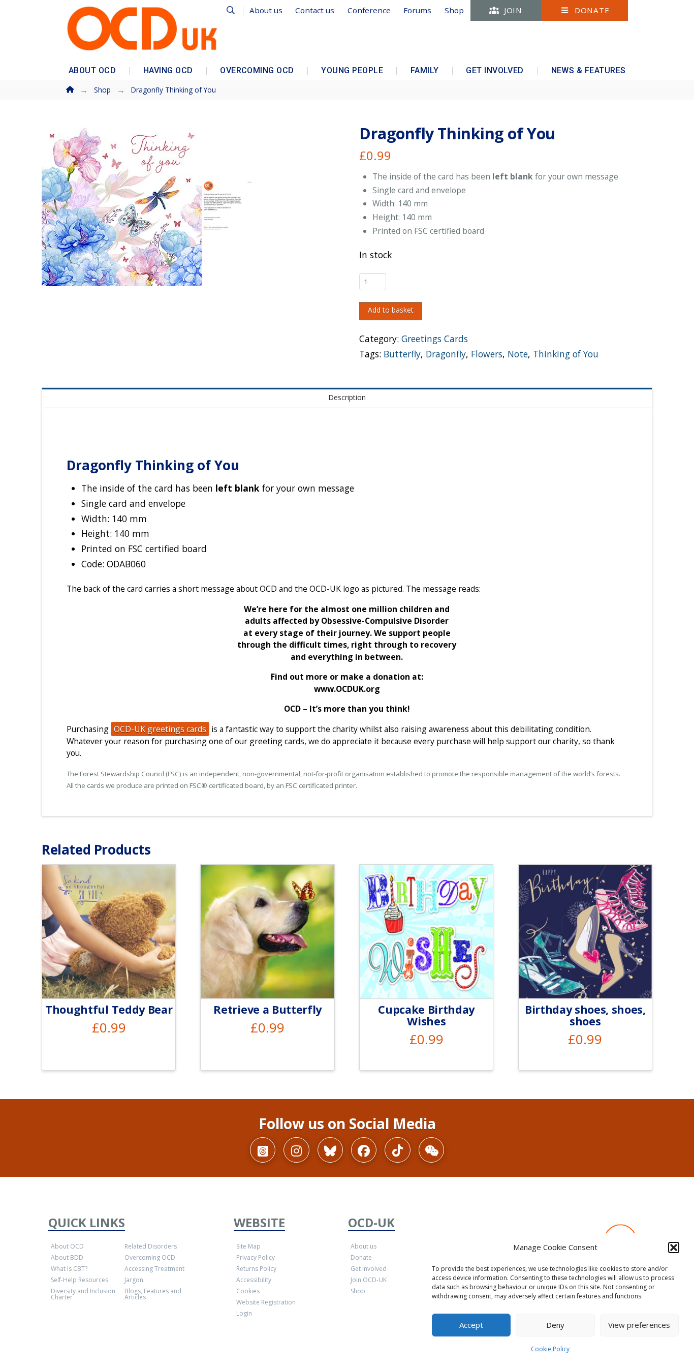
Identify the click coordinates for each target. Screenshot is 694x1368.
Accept (471, 1325)
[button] (674, 1247)
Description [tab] (347, 397)
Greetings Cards (434, 338)
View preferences (639, 1325)
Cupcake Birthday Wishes (426, 1015)
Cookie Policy (550, 1349)
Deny (555, 1325)
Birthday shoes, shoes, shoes (585, 1015)
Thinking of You (565, 354)
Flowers (486, 354)
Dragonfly (446, 354)
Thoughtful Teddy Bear (108, 1009)
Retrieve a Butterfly (267, 1009)
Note (518, 354)
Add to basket (391, 310)
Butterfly (402, 354)
